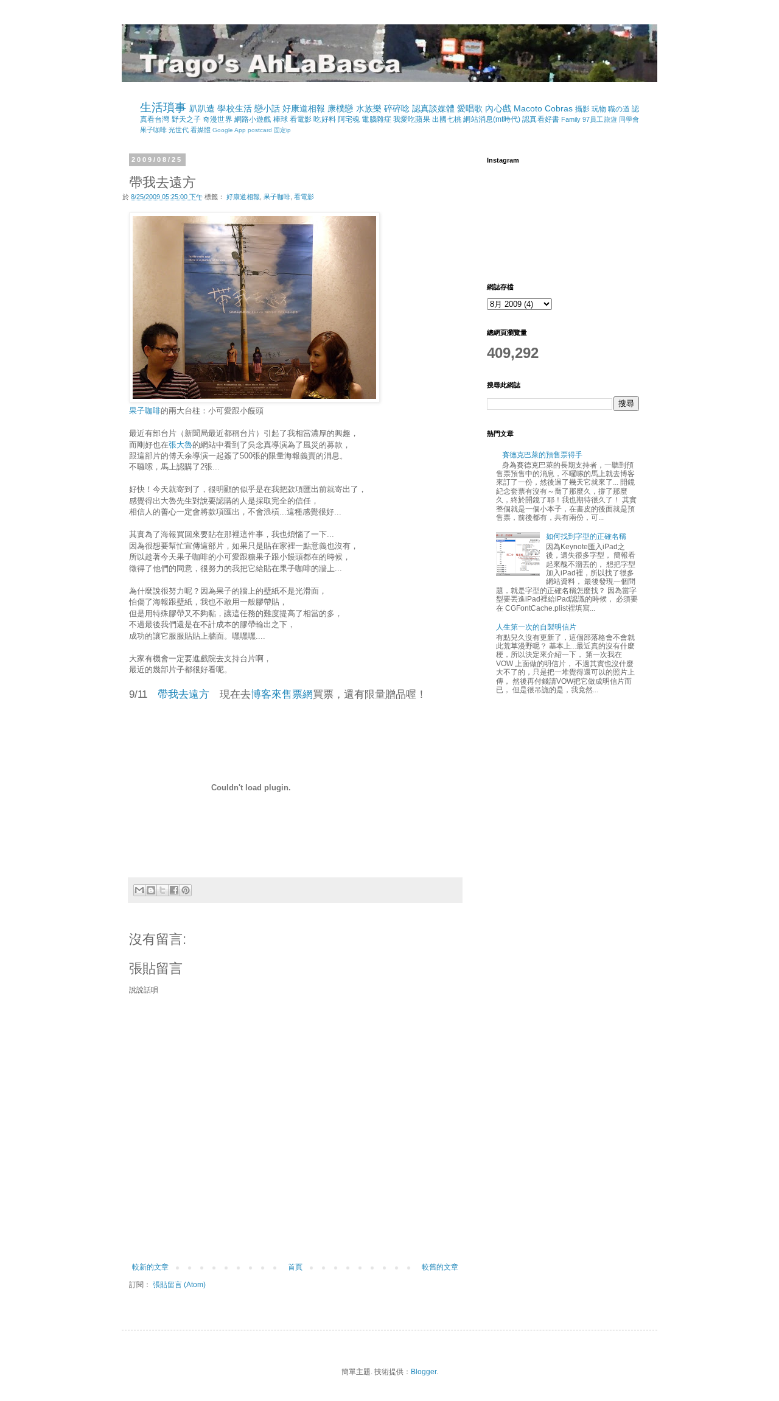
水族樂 (369, 108)
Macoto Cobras (543, 108)
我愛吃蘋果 (411, 119)
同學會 (629, 119)
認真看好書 (540, 119)
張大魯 (180, 444)
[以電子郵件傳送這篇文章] (139, 890)
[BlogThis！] (151, 890)
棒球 (280, 119)
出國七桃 (446, 119)
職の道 (619, 109)
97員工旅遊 (599, 119)
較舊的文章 (440, 1267)
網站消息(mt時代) (491, 119)
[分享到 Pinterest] (186, 890)
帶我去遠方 (183, 694)
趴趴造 (202, 108)
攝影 (582, 109)
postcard (260, 130)
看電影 (301, 119)
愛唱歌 (470, 108)
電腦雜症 (376, 119)
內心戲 (498, 108)
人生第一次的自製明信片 (536, 627)
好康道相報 (303, 108)
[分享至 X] (162, 890)
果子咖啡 (153, 129)
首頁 (295, 1267)
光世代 (179, 129)
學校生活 (234, 108)
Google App (229, 130)
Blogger (423, 1372)
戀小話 (267, 108)
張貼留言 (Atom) (179, 1284)
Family (571, 119)
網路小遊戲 (252, 119)
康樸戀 (340, 108)
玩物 (599, 109)
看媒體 (200, 129)
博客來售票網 (282, 694)
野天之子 (186, 119)
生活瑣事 (163, 107)
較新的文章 (150, 1267)
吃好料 (324, 119)
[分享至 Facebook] (174, 890)
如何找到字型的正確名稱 (586, 536)
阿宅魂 (349, 119)
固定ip (282, 130)
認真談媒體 (433, 108)
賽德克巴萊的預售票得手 (542, 455)
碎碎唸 (397, 108)
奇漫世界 (217, 119)
